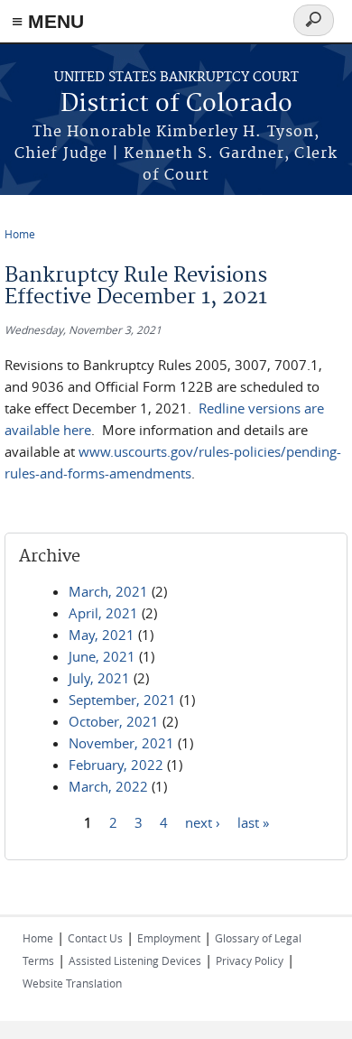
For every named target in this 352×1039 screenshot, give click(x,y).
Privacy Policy (249, 960)
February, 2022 (116, 765)
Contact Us (95, 938)
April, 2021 (103, 613)
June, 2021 (102, 656)
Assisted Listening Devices (135, 960)
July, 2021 (99, 678)
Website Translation (72, 983)
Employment (168, 938)
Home (20, 234)
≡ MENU (48, 21)
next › (202, 821)
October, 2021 (114, 721)
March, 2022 (108, 786)
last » (253, 821)
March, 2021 (108, 591)
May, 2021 (101, 635)
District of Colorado (176, 104)
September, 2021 (122, 700)
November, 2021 (121, 743)
